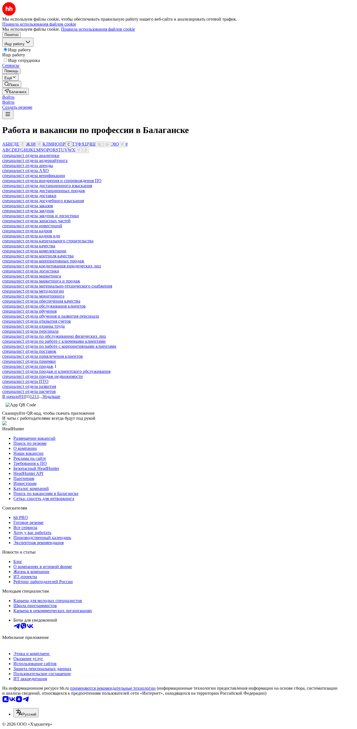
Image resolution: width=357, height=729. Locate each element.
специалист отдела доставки (29, 195)
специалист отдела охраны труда (33, 326)
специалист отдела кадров (27, 230)
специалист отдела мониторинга (33, 296)
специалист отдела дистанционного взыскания (47, 185)
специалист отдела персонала (30, 331)
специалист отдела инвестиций (32, 225)
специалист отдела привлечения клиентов (42, 356)
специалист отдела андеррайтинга (34, 160)
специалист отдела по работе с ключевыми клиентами (54, 341)
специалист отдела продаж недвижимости (42, 376)
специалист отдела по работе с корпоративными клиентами (59, 346)
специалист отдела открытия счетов (36, 321)
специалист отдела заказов (27, 205)
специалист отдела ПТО (25, 381)
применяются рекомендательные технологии (113, 688)
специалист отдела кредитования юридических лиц (51, 266)
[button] (8, 97)
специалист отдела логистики (30, 271)
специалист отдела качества (28, 245)
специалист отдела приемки (29, 361)
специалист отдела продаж (27, 366)
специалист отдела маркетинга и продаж (41, 281)
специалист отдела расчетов (29, 391)
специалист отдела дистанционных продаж (43, 190)
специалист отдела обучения (29, 311)
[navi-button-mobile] (7, 114)
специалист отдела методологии (33, 291)
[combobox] (25, 712)
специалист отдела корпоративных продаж (43, 261)
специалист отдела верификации (33, 175)
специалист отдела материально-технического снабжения (57, 286)
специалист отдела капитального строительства (47, 240)
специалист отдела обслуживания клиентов (44, 306)
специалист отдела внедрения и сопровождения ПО (52, 180)
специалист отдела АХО (25, 170)
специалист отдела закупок (28, 210)
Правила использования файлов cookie (98, 29)
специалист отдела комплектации (34, 250)
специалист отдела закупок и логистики (40, 215)
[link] (11, 84)
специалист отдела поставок (29, 351)
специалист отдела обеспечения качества (41, 301)
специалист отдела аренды (27, 165)
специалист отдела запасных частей (36, 220)
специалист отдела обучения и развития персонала (50, 316)
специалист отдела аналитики (30, 155)
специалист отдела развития (29, 386)
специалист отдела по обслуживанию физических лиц (54, 336)
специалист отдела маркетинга (31, 276)
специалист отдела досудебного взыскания (43, 200)
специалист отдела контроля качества (38, 256)
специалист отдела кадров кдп (31, 235)
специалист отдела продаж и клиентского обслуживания (56, 371)
